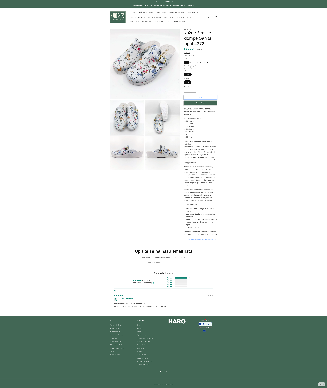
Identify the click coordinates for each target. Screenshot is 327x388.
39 (200, 62)
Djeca (139, 331)
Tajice (112, 351)
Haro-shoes (160, 384)
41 (186, 67)
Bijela (188, 74)
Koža (187, 82)
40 (207, 62)
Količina (186, 86)
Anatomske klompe (143, 341)
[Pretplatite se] (179, 263)
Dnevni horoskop (116, 355)
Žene (138, 325)
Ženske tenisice (142, 345)
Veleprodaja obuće (116, 345)
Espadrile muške (142, 358)
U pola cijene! (141, 335)
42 (193, 67)
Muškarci (140, 328)
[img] (118, 296)
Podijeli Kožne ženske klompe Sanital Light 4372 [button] (201, 240)
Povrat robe (114, 338)
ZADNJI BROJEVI (143, 364)
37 (186, 62)
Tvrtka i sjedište (115, 325)
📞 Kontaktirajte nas (117, 348)
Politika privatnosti (116, 341)
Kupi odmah (200, 103)
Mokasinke (140, 348)
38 (193, 62)
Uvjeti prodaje (115, 328)
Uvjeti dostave (115, 331)
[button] (134, 12)
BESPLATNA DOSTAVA (144, 361)
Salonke (139, 351)
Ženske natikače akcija (145, 338)
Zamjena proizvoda (116, 335)
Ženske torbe (141, 355)
